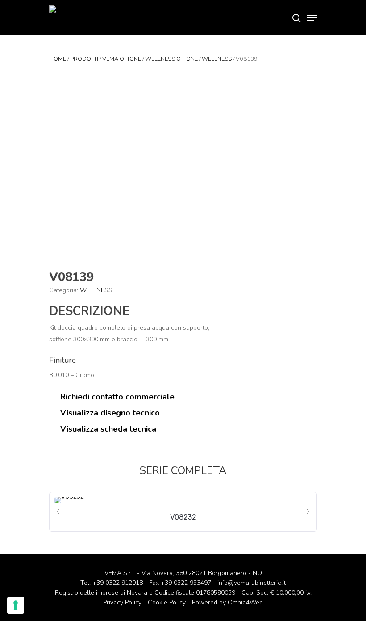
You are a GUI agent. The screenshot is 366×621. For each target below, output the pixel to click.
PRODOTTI (84, 59)
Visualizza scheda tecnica (107, 429)
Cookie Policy (167, 602)
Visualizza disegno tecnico (109, 412)
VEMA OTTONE (121, 59)
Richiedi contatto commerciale (116, 396)
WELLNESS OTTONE (171, 59)
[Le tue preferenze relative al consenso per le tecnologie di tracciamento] (15, 605)
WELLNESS (217, 59)
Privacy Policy (122, 602)
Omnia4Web (245, 602)
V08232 (183, 517)
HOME (57, 59)
